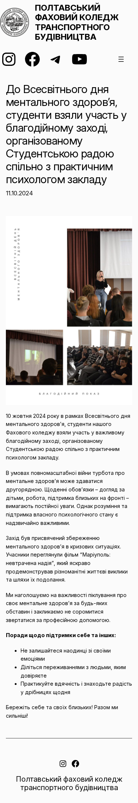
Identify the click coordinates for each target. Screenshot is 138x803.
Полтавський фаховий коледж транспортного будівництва (76, 22)
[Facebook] (32, 59)
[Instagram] (9, 59)
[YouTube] (79, 59)
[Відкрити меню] (121, 59)
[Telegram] (56, 59)
